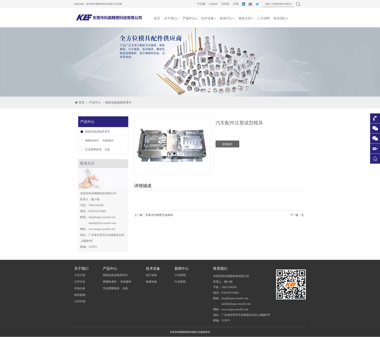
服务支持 (244, 18)
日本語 (225, 3)
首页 (157, 18)
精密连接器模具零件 (118, 102)
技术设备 (207, 18)
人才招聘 (263, 18)
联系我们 (280, 18)
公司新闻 (180, 275)
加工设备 (151, 275)
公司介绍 (79, 275)
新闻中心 (226, 18)
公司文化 (79, 281)
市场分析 (79, 288)
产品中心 (189, 18)
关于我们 (170, 18)
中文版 (201, 3)
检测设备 (151, 281)
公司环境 (79, 301)
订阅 (235, 3)
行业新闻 (180, 281)
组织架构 (79, 294)
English (213, 3)
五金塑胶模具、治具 (97, 149)
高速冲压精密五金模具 (159, 215)
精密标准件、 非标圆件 (99, 140)
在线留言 (227, 144)
